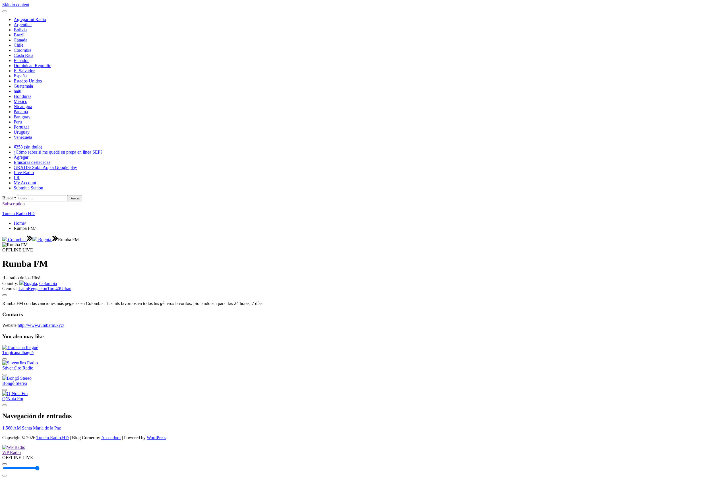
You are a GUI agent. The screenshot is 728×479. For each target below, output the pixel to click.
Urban (65, 288)
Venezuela (23, 137)
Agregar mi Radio (30, 19)
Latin (23, 288)
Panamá (21, 111)
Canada (20, 40)
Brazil (19, 34)
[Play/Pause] (4, 464)
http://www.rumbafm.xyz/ (41, 325)
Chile (18, 45)
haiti (17, 91)
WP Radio (11, 452)
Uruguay (22, 132)
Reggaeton (37, 288)
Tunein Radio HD (18, 213)
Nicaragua (23, 106)
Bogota (44, 239)
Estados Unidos (28, 81)
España (20, 75)
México (20, 101)
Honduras (22, 96)
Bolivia (20, 29)
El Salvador (24, 70)
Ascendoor (111, 437)
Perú (18, 121)
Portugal (21, 127)
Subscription (13, 203)
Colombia (22, 50)
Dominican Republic (32, 65)
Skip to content (15, 4)
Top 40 (53, 288)
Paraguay (22, 116)
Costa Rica (23, 55)
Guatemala (23, 86)
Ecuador (21, 60)
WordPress (156, 437)
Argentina (23, 24)
